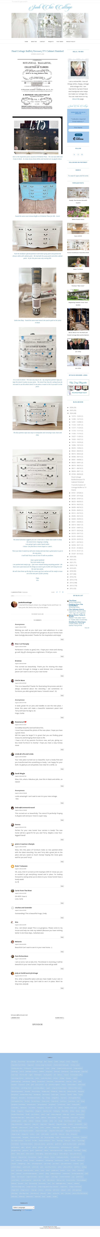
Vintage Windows (29, 1111)
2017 (71, 574)
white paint (43, 1193)
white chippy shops (24, 1193)
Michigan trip (54, 1091)
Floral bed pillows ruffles (76, 1075)
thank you (13, 1183)
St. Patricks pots (61, 1104)
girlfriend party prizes (66, 1147)
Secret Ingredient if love (17, 1101)
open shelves (56, 1163)
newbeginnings (21, 1163)
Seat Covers (64, 1098)
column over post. (23, 1127)
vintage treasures (25, 1190)
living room (14, 1157)
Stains (68, 1104)
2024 (71, 413)
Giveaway (68, 1078)
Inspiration (14, 1084)
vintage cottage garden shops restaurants (48, 1186)
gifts (46, 1147)
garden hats (58, 1144)
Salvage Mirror (55, 1098)
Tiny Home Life (48, 1107)
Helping (33, 1081)
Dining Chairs (49, 1071)
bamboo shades (30, 1117)
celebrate (31, 1121)
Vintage (13, 1111)
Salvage (48, 1098)
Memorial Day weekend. (17, 1091)
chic (56, 1121)
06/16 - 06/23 (76, 504)
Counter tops (14, 1071)
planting (84, 1167)
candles (25, 1121)
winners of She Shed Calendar (80, 1193)
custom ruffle (54, 1134)
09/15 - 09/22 (76, 454)
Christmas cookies (75, 1065)
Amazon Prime (21, 1061)
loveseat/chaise (32, 1157)
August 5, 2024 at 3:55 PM (20, 910)
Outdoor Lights (54, 1094)
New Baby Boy (37, 1094)
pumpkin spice (54, 1170)
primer (42, 1170)
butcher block (65, 1117)
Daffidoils (41, 1071)
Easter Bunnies (65, 1071)
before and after (52, 1117)
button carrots (74, 1117)
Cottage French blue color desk (64, 1068)
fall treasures (76, 1137)
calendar (82, 1117)
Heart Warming (26, 1081)
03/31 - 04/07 (76, 528)
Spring (82, 1101)
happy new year (68, 1150)
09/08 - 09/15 (76, 457)
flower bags (60, 1140)
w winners (41, 1190)
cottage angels (55, 1127)
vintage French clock (31, 1186)
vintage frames (63, 1186)
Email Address (78, 121)
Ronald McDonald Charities (33, 1098)
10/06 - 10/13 (76, 445)
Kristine (18, 661)
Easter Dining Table (75, 1071)
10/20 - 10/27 (76, 439)
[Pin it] (62, 592)
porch (12, 1170)
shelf (86, 1173)
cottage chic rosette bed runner (79, 1127)
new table (73, 1160)
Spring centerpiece (42, 1104)
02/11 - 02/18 (76, 542)
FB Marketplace (38, 1075)
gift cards (28, 1147)
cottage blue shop (65, 1127)
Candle (56, 1061)
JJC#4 (32, 1084)
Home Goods (50, 1081)
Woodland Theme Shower (17, 1114)
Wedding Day (56, 1111)
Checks (68, 1061)
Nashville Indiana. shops (26, 1094)
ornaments (76, 1163)
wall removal (56, 1190)
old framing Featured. (37, 1163)
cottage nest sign (15, 1134)
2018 (71, 571)
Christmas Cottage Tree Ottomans (44, 1065)
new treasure (80, 1160)
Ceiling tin (62, 1061)
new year (13, 1163)
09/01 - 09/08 (76, 460)
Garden (37, 1078)
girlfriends (76, 1147)
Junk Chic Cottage (53, 1226)
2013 (71, 586)
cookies (36, 1127)
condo (31, 1127)
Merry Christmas (36, 1091)
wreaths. (55, 1196)
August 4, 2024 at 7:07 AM (20, 702)
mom (12, 1160)
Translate (28, 1210)
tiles (26, 1183)
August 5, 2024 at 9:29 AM (20, 846)
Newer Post (16, 1017)
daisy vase (61, 1134)
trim (53, 1183)
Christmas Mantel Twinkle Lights (61, 1065)
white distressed (35, 1193)
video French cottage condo (18, 1186)
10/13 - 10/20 (76, 442)
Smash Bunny (71, 1101)
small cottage (54, 1176)
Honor (75, 1081)
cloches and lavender (23, 908)
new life (67, 1160)
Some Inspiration (75, 602)
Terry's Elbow (32, 1107)
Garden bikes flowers (46, 1078)
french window (15, 1144)
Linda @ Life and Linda (24, 754)
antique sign (66, 1114)
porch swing (19, 1170)
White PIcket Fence (78, 219)
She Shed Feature (35, 1101)
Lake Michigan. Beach (26, 1088)
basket (37, 1117)
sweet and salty (37, 1180)
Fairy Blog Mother (48, 1075)
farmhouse (84, 1137)
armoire (73, 1114)
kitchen (13, 1153)
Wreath (27, 1114)
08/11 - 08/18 (76, 468)
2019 (71, 568)
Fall (54, 1075)
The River (72, 600)
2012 (71, 588)
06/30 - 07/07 (76, 499)
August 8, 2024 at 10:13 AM (21, 976)
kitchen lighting (39, 1153)
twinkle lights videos (61, 1183)
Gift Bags (62, 1078)
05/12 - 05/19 (76, 513)
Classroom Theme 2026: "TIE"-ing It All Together (77, 612)
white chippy (14, 1193)
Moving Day (81, 1091)
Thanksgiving (40, 1107)
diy (42, 1137)
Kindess (64, 1084)
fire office (34, 1140)
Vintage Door (20, 1111)
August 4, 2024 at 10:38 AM (21, 793)
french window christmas (26, 1144)
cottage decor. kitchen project (56, 1130)
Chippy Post (75, 1061)
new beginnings (49, 1160)
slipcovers (41, 1176)
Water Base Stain (47, 1111)
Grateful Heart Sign (16, 1081)
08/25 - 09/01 (76, 462)
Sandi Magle (20, 773)
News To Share (78, 269)
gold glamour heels (16, 1150)
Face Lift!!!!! (78, 236)
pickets (59, 1167)
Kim (16, 922)
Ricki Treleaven (21, 866)
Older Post (59, 1017)
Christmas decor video (16, 1068)
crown (37, 1134)
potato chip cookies (28, 1170)
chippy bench (27, 1124)
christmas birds (78, 1124)
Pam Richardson (21, 956)
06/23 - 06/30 (76, 501)
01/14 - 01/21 (76, 551)
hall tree (46, 1150)
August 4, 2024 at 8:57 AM (20, 776)
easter (57, 1137)
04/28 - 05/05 (76, 519)
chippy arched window (16, 1124)
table (44, 1180)
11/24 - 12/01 (76, 425)
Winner (77, 1111)
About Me (76, 99)
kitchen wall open (64, 1153)
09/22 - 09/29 (76, 451)
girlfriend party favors (54, 1147)
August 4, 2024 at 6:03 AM (20, 683)
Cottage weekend (78, 1068)
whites (49, 1193)
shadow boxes (66, 1173)
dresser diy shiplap (49, 1137)
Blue (45, 1061)
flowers (74, 1140)
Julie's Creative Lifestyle (24, 844)
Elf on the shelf (23, 1075)
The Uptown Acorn (76, 609)
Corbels (47, 1068)
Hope (80, 1081)
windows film (56, 1193)
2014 (71, 583)
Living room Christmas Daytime (59, 1088)
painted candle (26, 1167)
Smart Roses (63, 1101)
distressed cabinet (34, 1137)
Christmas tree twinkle (38, 1068)
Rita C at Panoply (22, 644)
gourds (32, 1150)
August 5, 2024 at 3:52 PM (20, 893)
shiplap (13, 1176)
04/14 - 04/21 (76, 525)
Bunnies (50, 1061)
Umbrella (60, 1107)
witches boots (29, 1196)
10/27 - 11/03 (76, 436)
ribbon (74, 1170)
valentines (76, 1183)
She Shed (27, 1101)
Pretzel (80, 1094)
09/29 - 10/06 (76, 448)
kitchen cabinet (20, 1153)
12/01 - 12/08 (76, 422)
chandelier (45, 1121)
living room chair (22, 1157)
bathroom (43, 1117)
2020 (71, 565)
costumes (48, 1127)
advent (43, 1114)
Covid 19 (22, 1071)
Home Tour (68, 1081)
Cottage (53, 1068)
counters (32, 1134)
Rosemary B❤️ (20, 722)
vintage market (15, 1190)
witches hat (37, 1196)
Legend (48, 1088)
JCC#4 (28, 1084)
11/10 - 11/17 (76, 431)
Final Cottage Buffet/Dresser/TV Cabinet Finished (78, 479)
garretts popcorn (15, 1147)
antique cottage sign (56, 1114)
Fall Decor (60, 1075)
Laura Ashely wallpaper (38, 1088)
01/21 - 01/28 (76, 548)
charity (51, 1121)
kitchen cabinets (30, 1153)
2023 (71, 557)
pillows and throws (68, 1167)
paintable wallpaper (16, 1167)
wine (62, 1193)
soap (73, 1176)
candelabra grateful (16, 1121)
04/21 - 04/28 (76, 522)
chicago (60, 1121)
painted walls (35, 1167)
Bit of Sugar (39, 1061)
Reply (62, 639)
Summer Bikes (14, 1107)
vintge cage (33, 1190)
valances (70, 1183)
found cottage (81, 1140)
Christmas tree (27, 1068)
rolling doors (81, 1170)
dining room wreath (16, 1137)
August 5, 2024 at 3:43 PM (20, 868)
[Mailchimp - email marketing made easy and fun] (78, 140)
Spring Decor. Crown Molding (18, 1104)
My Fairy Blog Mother (55, 1228)
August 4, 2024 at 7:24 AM (20, 724)
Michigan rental (45, 1091)
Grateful (75, 1078)
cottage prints (25, 1134)
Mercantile (27, 1091)
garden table (81, 1144)
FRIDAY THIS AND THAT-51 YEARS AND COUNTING (78, 619)
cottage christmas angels (41, 1130)
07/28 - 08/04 (76, 474)
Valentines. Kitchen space (71, 1107)
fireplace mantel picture (44, 1140)
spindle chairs (79, 1176)
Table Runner (23, 1107)
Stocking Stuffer (76, 1104)
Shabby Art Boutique (77, 622)
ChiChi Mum (20, 680)
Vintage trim (38, 1111)
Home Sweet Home (59, 1081)
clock (85, 1124)
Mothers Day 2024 (72, 1091)
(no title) (78, 351)
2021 (71, 562)
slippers (47, 1176)
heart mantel (77, 1150)
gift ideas (40, 1147)
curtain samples (45, 1134)
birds (59, 1117)
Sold (78, 1101)
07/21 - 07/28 (76, 493)
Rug (43, 1098)
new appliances (39, 1160)
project (47, 1170)
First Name (78, 127)
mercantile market (75, 1157)
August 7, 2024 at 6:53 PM (20, 959)
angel (48, 1114)
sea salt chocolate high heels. (30, 1173)
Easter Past (84, 1071)
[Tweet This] (57, 592)
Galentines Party (29, 1078)
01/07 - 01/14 (76, 554)
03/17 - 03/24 (76, 530)
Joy (46, 1084)
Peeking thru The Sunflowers (76, 605)
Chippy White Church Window (18, 1065)
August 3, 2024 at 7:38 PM (20, 627)
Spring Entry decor (31, 1104)
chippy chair (35, 1124)
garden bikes (50, 1144)
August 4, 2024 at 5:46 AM (20, 646)
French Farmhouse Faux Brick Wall (78, 252)
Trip (55, 1107)
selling (46, 1173)
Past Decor (63, 1094)
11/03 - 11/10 (76, 433)
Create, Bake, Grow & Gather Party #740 (76, 624)
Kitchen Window (15, 1088)
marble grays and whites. (63, 1157)
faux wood (27, 1140)
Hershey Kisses (41, 1081)
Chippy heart (30, 1065)
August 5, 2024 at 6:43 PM (20, 944)
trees (49, 1183)
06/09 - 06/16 (76, 507)
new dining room (59, 1160)
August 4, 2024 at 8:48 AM (20, 756)
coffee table (14, 1127)
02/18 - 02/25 (76, 539)
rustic (12, 1173)
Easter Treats (14, 1075)
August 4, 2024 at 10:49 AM (21, 810)
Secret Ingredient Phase (74, 1098)
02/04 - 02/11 (76, 545)
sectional (41, 1173)
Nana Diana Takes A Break (77, 615)
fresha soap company (39, 1144)
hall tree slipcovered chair (56, 1150)
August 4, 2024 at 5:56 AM (20, 663)
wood (43, 1196)
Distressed (56, 1071)
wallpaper (63, 1190)
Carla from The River (23, 890)
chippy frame (43, 1124)
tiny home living (33, 1183)
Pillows (75, 1094)
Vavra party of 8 (82, 1107)
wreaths (49, 1196)
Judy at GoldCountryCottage (26, 973)
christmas (70, 1124)
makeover (46, 1157)
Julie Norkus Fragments (54, 1084)
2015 (71, 580)
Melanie (18, 942)
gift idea (34, 1147)
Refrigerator (14, 1098)
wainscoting (48, 1190)
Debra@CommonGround (25, 807)
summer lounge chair (26, 1180)
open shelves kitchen (66, 1163)
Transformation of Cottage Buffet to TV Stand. (78, 487)
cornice (42, 1127)
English (30, 1075)
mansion (53, 1157)
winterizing (21, 1196)
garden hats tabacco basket (69, 1144)
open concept (47, 1163)
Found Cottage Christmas (17, 1078)
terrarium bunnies (70, 1180)
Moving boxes (14, 1094)
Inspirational (22, 1084)
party (42, 1167)
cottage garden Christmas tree (72, 1130)
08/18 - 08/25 (76, 465)
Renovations (22, 1098)
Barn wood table (31, 1061)
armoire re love (80, 1114)
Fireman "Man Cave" (78, 286)
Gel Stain (55, 1078)
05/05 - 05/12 (76, 516)
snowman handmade (65, 1176)
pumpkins (62, 1170)
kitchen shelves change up (51, 1153)
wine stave (68, 1193)
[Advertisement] (37, 1039)
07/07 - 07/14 (76, 496)
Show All (87, 628)
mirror (82, 1157)
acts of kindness (35, 1114)
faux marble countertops (17, 1140)
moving (25, 1160)
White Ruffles (65, 1111)
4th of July (13, 1061)
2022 (71, 559)
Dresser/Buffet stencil (23, 595)
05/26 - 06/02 (76, 510)
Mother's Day (62, 1091)
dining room (74, 1134)
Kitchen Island (81, 1084)
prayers (37, 1170)
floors (53, 1140)
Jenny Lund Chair (40, 1084)
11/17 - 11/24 (76, 428)
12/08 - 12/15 (76, 419)
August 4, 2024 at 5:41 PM (20, 827)
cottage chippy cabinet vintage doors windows (22, 1130)
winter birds (14, 1196)
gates (22, 1147)
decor (67, 1134)
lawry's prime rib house (75, 1153)
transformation (42, 1183)
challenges (37, 1121)
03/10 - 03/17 (76, 533)
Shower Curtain (45, 1101)
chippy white (51, 1124)
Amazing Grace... (74, 607)
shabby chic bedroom (55, 1173)
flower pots (67, 1140)
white (69, 1190)
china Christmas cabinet (70, 1121)
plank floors (77, 1167)
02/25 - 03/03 (76, 536)
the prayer (20, 1183)
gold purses (25, 1150)
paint (82, 1163)
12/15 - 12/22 (76, 416)
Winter (83, 1111)
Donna (17, 824)
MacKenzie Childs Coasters (75, 1088)
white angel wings (76, 1190)
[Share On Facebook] (60, 592)
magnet (40, 1157)
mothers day (19, 1160)
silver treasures (21, 1176)
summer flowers (15, 1180)
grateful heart (39, 1150)
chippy (79, 1121)
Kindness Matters (72, 1084)
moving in (31, 1160)
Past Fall (69, 1094)
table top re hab (60, 1180)
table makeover (51, 1180)
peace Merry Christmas (50, 1167)
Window (72, 1111)
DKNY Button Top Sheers (31, 1071)
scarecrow (18, 1173)
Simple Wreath (54, 1101)
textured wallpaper (81, 1180)
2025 (71, 410)
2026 (71, 407)
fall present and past (66, 1137)
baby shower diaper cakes (17, 1117)
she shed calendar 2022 (77, 1173)
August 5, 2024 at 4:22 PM (20, 925)
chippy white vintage (61, 1124)
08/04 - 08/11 (76, 471)
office (28, 1163)
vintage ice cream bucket (75, 1186)
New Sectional (46, 1094)
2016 (71, 577)
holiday (84, 1150)
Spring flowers (52, 1104)
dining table (25, 1137)
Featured (66, 1075)
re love (68, 1170)
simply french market (32, 1176)
